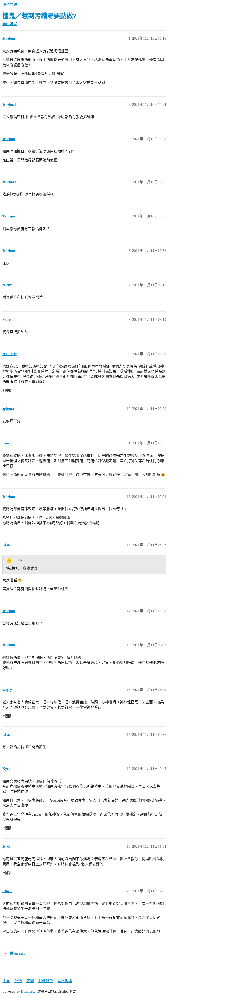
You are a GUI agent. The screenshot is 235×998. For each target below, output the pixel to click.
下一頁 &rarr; (13, 953)
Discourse (28, 991)
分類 (18, 981)
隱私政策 (65, 981)
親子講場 (9, 5)
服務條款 (45, 981)
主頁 (6, 981)
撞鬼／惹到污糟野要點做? (39, 16)
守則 (30, 981)
